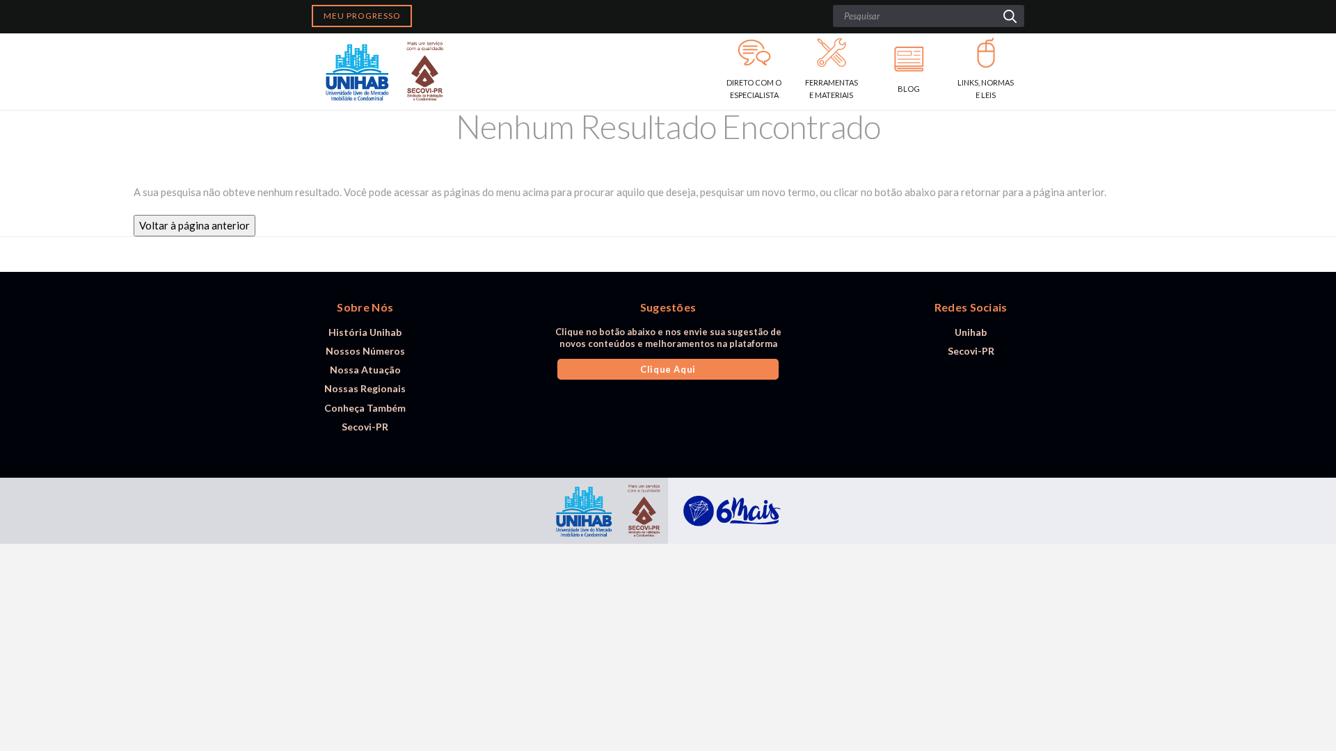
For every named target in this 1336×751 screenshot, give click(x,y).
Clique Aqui (668, 369)
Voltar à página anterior (194, 225)
